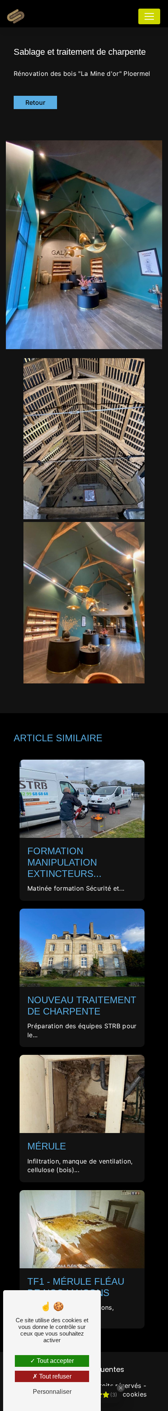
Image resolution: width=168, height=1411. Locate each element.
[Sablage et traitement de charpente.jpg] (84, 244)
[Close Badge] (121, 1388)
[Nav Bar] (149, 16)
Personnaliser (52, 1391)
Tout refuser (54, 1376)
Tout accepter (54, 1360)
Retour (35, 102)
